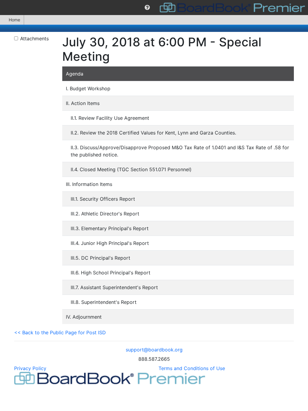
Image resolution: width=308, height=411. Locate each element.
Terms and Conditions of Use (192, 368)
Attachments (34, 39)
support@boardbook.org (154, 350)
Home (14, 19)
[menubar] (154, 7)
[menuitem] (147, 7)
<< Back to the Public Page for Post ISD (60, 332)
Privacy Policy (30, 368)
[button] (147, 8)
